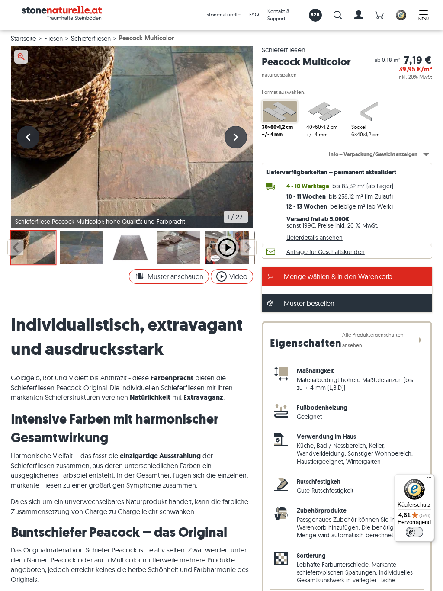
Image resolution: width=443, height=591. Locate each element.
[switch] (414, 532)
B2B (315, 14)
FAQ (254, 14)
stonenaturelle (224, 14)
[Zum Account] (358, 15)
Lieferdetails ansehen (314, 237)
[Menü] (429, 479)
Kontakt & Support (278, 15)
